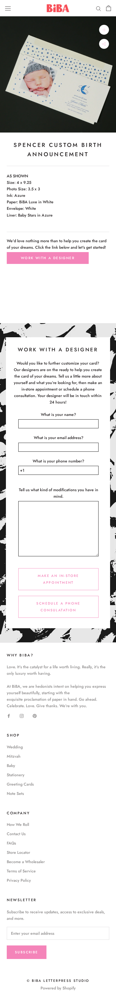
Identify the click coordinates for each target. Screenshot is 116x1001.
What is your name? (58, 414)
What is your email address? (58, 437)
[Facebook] (9, 715)
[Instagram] (22, 715)
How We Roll (18, 824)
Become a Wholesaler (26, 862)
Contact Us (16, 834)
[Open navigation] (8, 8)
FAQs (11, 843)
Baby (11, 765)
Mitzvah (14, 756)
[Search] (98, 8)
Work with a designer (48, 258)
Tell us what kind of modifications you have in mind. (58, 493)
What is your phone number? (58, 461)
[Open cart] (108, 8)
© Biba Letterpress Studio (58, 980)
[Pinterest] (35, 715)
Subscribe (26, 952)
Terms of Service (21, 871)
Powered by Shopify (58, 988)
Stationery (15, 775)
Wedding (15, 747)
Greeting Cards (20, 784)
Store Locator (18, 852)
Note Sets (15, 793)
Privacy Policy (19, 880)
